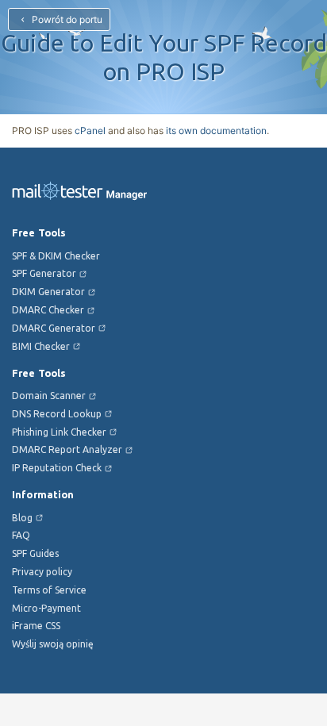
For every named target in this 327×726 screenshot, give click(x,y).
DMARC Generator (53, 328)
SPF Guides (35, 553)
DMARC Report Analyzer (67, 449)
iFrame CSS (36, 625)
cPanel (90, 130)
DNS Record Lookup (57, 414)
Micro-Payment (46, 608)
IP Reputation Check (57, 468)
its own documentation (216, 130)
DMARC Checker (48, 310)
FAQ (21, 535)
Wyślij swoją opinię (53, 644)
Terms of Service (49, 590)
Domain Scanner (49, 395)
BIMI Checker (41, 346)
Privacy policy (42, 572)
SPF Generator (44, 273)
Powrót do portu (65, 19)
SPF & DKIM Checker (56, 256)
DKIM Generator (48, 291)
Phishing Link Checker (59, 432)
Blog (22, 518)
